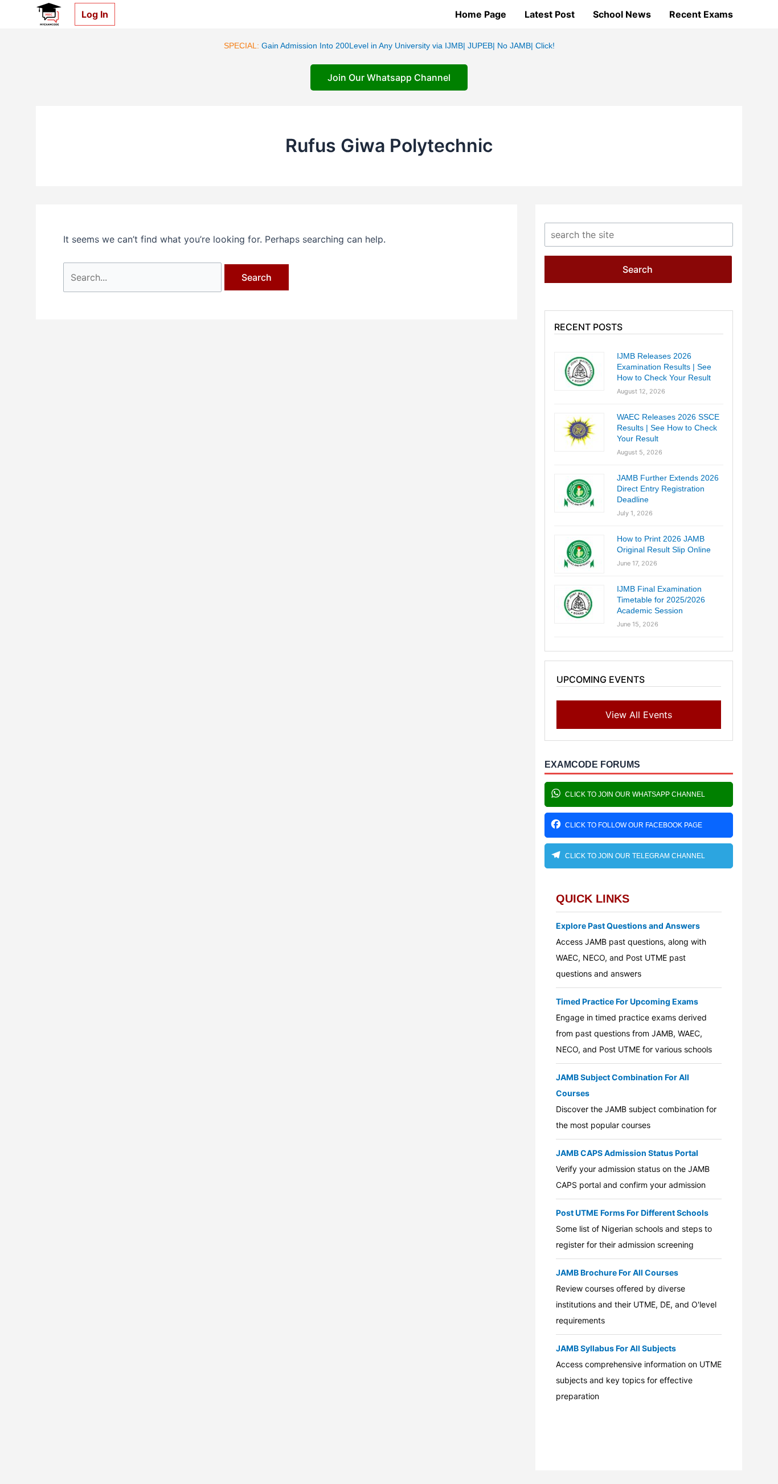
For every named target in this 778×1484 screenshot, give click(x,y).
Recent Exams (701, 14)
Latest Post (550, 14)
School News (622, 14)
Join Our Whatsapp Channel (389, 77)
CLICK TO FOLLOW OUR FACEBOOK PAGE (633, 825)
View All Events (638, 714)
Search (638, 269)
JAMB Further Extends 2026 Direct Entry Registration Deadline (668, 488)
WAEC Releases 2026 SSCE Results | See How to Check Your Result (668, 427)
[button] (90, 14)
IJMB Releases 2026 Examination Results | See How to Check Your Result (664, 366)
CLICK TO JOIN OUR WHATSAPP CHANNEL (635, 794)
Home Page (480, 14)
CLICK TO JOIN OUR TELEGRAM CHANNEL (635, 856)
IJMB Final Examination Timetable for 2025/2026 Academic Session (661, 599)
